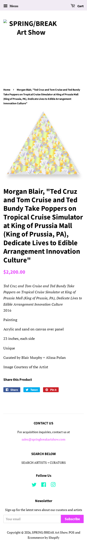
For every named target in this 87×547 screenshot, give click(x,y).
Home (6, 90)
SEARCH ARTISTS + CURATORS (43, 463)
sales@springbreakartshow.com (43, 439)
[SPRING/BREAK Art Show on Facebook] (43, 485)
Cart (80, 6)
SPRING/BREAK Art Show (49, 532)
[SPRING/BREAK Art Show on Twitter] (34, 485)
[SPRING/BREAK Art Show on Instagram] (53, 485)
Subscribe (72, 519)
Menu (13, 6)
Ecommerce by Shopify (43, 538)
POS (72, 532)
